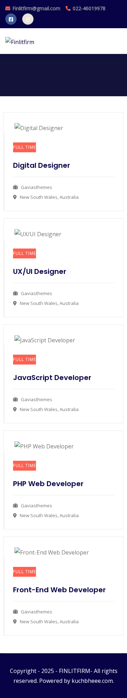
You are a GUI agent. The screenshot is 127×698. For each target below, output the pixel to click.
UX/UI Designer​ (39, 271)
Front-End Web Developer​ (59, 590)
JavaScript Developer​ (52, 377)
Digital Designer (41, 165)
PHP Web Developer (48, 484)
